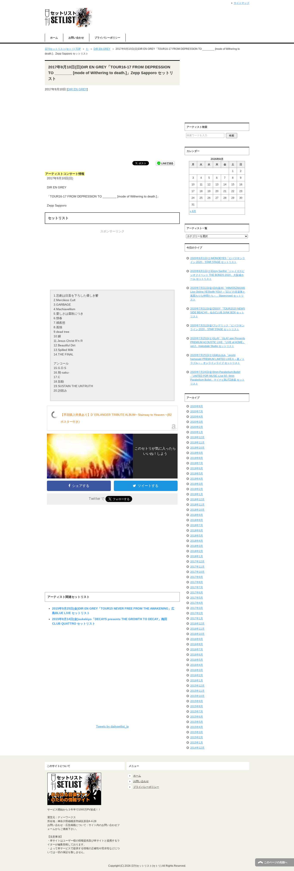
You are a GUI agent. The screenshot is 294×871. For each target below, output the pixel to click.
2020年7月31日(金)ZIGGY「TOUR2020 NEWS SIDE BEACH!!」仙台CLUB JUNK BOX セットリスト (217, 312)
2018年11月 (197, 504)
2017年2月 (196, 613)
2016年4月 (196, 664)
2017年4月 (196, 602)
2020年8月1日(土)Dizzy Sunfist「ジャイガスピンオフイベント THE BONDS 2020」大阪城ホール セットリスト (217, 275)
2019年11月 (197, 442)
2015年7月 (196, 711)
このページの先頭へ (275, 862)
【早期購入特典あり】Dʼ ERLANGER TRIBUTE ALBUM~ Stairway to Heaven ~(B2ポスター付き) (116, 418)
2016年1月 (196, 680)
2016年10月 (197, 633)
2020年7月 (196, 411)
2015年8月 (196, 706)
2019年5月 (196, 473)
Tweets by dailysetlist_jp (112, 726)
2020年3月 (196, 421)
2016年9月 (196, 639)
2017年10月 (197, 571)
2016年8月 (196, 644)
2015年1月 (196, 742)
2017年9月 (196, 577)
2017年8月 (196, 582)
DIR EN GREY (77, 89)
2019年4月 (196, 478)
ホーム (54, 37)
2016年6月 (196, 654)
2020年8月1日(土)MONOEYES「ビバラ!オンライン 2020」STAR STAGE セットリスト (217, 260)
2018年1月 (196, 556)
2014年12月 (197, 747)
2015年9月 (196, 701)
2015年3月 (196, 732)
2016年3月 (196, 670)
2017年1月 (196, 618)
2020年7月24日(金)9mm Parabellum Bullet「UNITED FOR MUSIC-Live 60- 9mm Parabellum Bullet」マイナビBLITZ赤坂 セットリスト (217, 378)
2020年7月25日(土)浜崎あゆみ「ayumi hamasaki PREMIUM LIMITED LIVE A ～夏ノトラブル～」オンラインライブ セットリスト (217, 359)
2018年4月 (196, 540)
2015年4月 (196, 727)
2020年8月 (196, 406)
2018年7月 (196, 525)
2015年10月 (197, 695)
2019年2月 (196, 489)
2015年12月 (197, 685)
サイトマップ (241, 3)
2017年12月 (197, 561)
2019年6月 (196, 468)
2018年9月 (196, 514)
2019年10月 (197, 447)
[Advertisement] (112, 126)
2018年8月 (196, 520)
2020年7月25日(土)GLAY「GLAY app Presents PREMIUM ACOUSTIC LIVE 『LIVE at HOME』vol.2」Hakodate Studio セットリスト (217, 342)
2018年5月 (196, 535)
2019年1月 (196, 494)
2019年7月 (196, 463)
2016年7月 (196, 649)
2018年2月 (196, 551)
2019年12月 (197, 437)
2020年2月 (196, 426)
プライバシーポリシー (107, 37)
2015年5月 (196, 721)
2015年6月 (196, 716)
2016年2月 (196, 675)
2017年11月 (197, 566)
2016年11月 (197, 628)
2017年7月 (196, 587)
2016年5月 (196, 659)
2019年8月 (196, 458)
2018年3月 (196, 545)
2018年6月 (196, 530)
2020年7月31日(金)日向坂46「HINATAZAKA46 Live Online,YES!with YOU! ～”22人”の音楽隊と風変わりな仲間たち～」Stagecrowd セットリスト (217, 293)
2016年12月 (197, 623)
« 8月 (193, 211)
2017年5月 (196, 597)
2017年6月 (196, 592)
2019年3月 (196, 483)
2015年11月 (197, 690)
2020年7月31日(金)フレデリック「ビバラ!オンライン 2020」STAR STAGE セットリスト (217, 327)
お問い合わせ (76, 37)
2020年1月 (196, 432)
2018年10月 (197, 509)
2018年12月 (197, 499)
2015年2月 (196, 737)
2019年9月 (196, 452)
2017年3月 (196, 608)
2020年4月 (196, 416)
